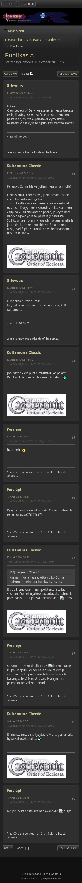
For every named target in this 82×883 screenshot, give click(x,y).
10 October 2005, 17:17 (20, 173)
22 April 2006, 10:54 (18, 557)
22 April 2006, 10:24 (18, 436)
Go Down (10, 73)
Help (23, 873)
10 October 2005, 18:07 (20, 287)
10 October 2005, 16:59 (20, 92)
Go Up (8, 848)
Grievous (15, 85)
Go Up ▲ (56, 873)
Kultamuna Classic (24, 165)
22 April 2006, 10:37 (18, 496)
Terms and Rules (38, 873)
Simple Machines (51, 878)
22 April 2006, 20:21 (18, 797)
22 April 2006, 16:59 (18, 652)
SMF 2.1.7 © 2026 (31, 878)
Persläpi (14, 429)
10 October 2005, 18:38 (20, 359)
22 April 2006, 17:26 (18, 721)
